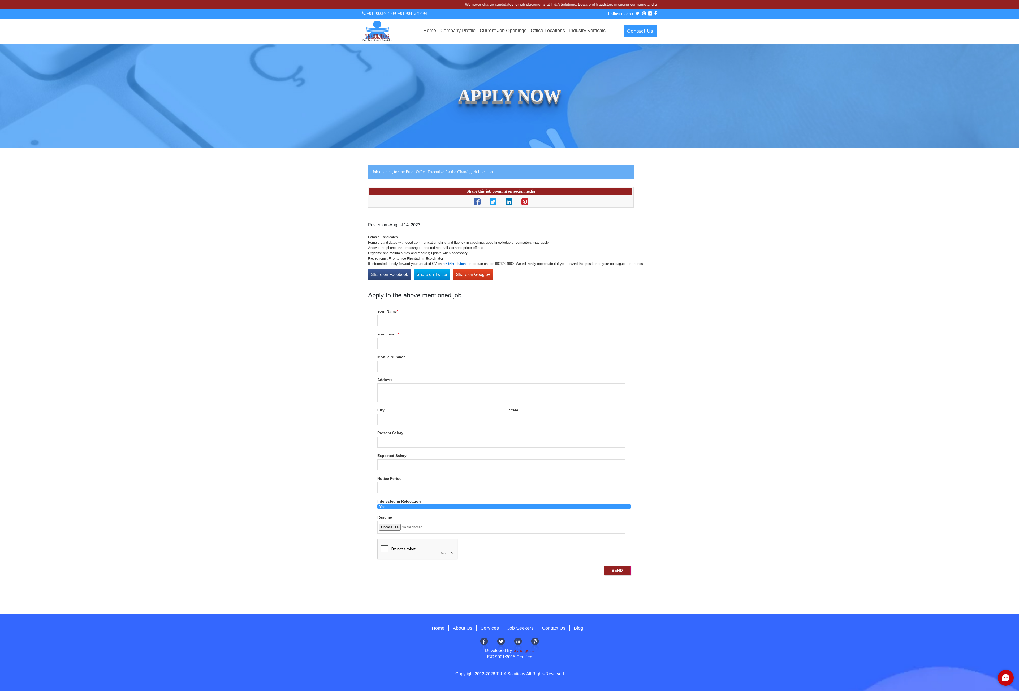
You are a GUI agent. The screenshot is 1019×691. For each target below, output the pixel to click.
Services (490, 628)
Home (429, 30)
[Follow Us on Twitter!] (501, 644)
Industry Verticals (587, 30)
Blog (578, 628)
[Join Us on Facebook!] (484, 644)
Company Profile (458, 30)
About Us (462, 628)
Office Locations (548, 30)
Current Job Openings (503, 30)
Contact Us (640, 31)
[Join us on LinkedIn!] (518, 644)
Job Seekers (520, 628)
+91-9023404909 (381, 13)
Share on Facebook (389, 274)
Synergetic (523, 650)
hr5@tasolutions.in (457, 264)
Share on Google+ (473, 274)
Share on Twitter (432, 274)
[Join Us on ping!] (535, 644)
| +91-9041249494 (411, 13)
